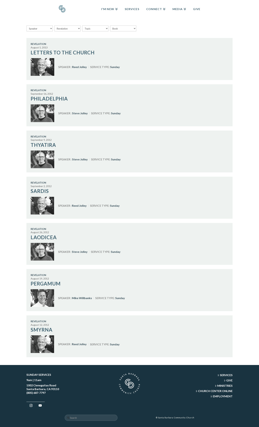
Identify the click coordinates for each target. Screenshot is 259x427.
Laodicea (44, 237)
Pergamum (46, 284)
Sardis (40, 191)
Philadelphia (49, 99)
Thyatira (43, 145)
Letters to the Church (63, 52)
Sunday (115, 67)
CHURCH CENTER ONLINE (215, 391)
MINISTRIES (225, 385)
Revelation (38, 43)
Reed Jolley (79, 67)
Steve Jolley (80, 113)
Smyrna (42, 330)
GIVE (229, 380)
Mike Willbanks (82, 298)
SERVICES (226, 375)
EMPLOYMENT (223, 396)
